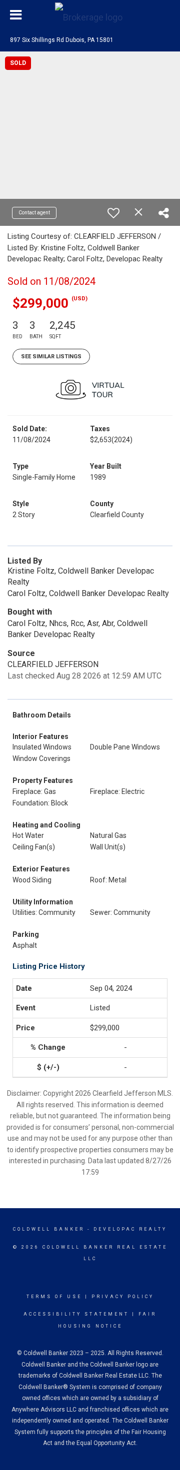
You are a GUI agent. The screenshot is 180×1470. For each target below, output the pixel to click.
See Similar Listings (51, 356)
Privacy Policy (123, 1296)
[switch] (113, 213)
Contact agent (34, 212)
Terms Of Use (54, 1296)
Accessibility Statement (76, 1314)
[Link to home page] (90, 15)
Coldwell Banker (48, 1229)
